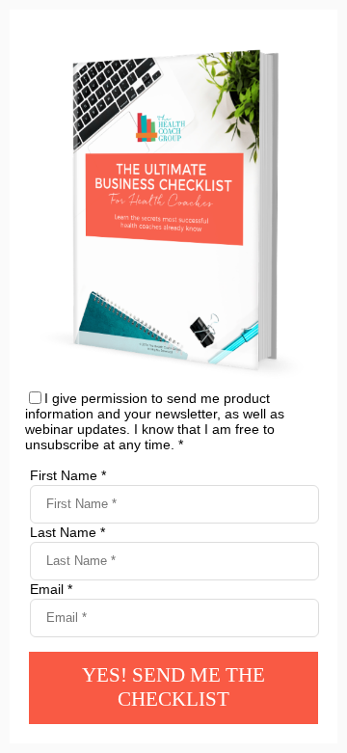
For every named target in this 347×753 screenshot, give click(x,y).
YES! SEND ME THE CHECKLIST (173, 687)
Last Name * (67, 532)
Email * (51, 589)
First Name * (68, 475)
